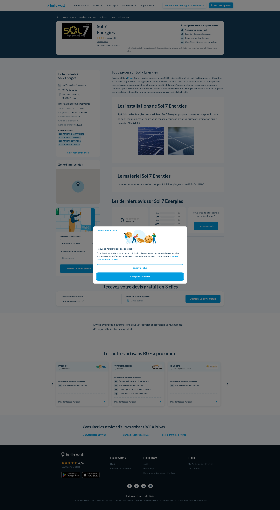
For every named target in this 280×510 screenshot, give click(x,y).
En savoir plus (140, 267)
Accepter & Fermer (140, 276)
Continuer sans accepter (107, 230)
